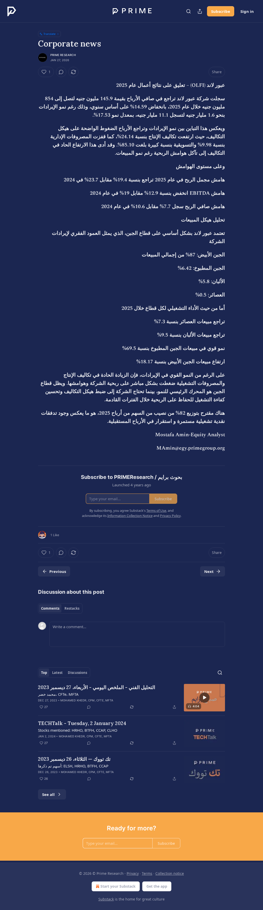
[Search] (188, 11)
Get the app (156, 886)
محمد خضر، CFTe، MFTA (58, 694)
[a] (204, 697)
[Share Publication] (200, 11)
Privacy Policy (170, 515)
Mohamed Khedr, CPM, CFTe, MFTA (86, 700)
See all (48, 794)
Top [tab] (44, 672)
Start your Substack (118, 886)
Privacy (133, 873)
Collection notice (169, 873)
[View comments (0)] (61, 72)
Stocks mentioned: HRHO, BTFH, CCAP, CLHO (77, 730)
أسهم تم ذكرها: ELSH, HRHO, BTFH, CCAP (73, 765)
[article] (131, 697)
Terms (147, 873)
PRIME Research (63, 55)
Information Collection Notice (130, 515)
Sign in (247, 11)
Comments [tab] (50, 608)
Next (209, 571)
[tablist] (60, 608)
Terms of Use (156, 510)
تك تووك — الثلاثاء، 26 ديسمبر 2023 (74, 759)
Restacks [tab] (71, 608)
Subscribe (220, 11)
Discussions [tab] (77, 672)
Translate (49, 34)
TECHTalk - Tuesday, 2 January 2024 (82, 723)
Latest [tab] (57, 672)
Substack (106, 899)
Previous (57, 571)
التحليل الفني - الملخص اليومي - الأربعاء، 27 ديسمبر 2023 (96, 687)
